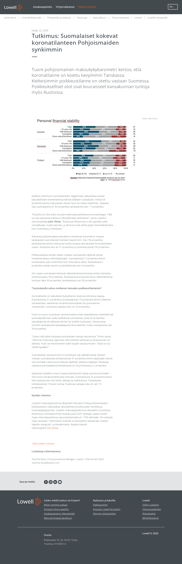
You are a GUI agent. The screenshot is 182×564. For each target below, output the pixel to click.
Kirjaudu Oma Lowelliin (56, 509)
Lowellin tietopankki (157, 17)
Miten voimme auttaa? (56, 504)
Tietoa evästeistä (120, 17)
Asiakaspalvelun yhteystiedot (59, 513)
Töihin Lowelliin (150, 504)
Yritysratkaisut (65, 7)
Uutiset (138, 17)
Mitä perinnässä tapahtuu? (58, 518)
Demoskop (52, 428)
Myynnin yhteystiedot (104, 513)
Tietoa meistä (87, 7)
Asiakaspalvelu (42, 7)
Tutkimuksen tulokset (43, 443)
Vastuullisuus (99, 17)
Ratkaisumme (100, 504)
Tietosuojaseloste (151, 509)
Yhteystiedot (149, 513)
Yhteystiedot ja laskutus (59, 17)
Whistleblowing (150, 518)
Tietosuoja (82, 17)
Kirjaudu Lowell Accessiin (106, 509)
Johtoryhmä (10, 17)
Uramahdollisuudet (32, 17)
